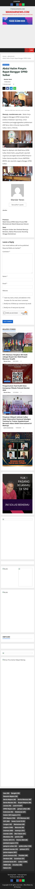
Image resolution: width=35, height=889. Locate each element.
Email (5, 283)
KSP (6, 821)
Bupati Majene (24, 802)
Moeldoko (8, 837)
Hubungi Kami (22, 875)
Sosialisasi (19, 858)
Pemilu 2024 (21, 840)
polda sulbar (25, 846)
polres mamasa (10, 855)
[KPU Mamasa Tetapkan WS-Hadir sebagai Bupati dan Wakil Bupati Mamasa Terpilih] (17, 342)
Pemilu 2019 (8, 840)
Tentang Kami (12, 875)
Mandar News (8, 79)
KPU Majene (9, 818)
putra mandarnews (8, 428)
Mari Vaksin (20, 834)
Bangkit (15, 793)
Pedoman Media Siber (17, 877)
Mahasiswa (19, 824)
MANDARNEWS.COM (17, 12)
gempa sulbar (24, 809)
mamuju (19, 830)
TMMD (7, 865)
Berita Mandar (9, 802)
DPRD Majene (9, 809)
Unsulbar (17, 865)
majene (8, 827)
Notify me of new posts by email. (14, 307)
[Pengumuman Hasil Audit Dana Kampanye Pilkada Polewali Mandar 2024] (17, 374)
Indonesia (8, 812)
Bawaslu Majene (10, 796)
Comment (6, 252)
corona (7, 806)
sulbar (22, 862)
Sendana (7, 858)
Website (5, 291)
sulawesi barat (9, 862)
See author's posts (18, 205)
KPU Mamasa (23, 818)
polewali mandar (10, 849)
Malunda (19, 827)
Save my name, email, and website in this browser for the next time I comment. (17, 299)
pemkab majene (10, 843)
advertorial (6, 64)
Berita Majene (9, 799)
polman (24, 849)
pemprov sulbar (10, 846)
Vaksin (7, 868)
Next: (15, 230)
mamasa (8, 830)
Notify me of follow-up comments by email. (17, 304)
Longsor (7, 824)
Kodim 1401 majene (11, 815)
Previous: (16, 222)
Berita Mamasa (24, 799)
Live (31, 50)
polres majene (10, 852)
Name (5, 276)
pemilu (19, 837)
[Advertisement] (17, 35)
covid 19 (17, 806)
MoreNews (27, 885)
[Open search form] (22, 50)
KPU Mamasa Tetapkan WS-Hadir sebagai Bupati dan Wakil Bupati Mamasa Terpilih (15, 357)
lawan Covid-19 (18, 821)
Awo (6, 793)
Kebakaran (20, 812)
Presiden (23, 855)
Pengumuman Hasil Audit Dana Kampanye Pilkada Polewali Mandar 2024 (16, 388)
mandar (7, 834)
